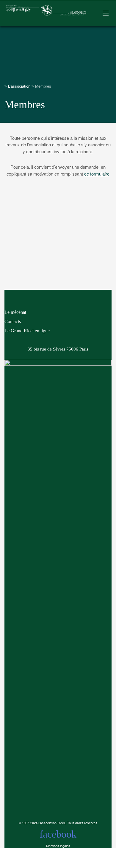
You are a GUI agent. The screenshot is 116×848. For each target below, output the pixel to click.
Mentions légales (58, 845)
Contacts (12, 321)
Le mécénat (15, 312)
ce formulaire (96, 173)
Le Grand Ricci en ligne (27, 330)
